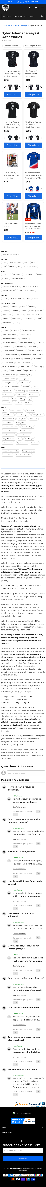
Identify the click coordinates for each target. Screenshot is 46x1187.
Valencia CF (21, 350)
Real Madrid (18, 346)
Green (19, 262)
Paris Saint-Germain (24, 363)
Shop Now (12, 94)
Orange (34, 262)
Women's (5, 254)
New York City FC (8, 375)
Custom (5, 278)
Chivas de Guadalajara (10, 387)
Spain (24, 310)
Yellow (34, 266)
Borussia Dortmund (9, 355)
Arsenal (5, 330)
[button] (38, 811)
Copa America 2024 (29, 286)
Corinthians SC (7, 363)
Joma (36, 298)
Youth (15, 254)
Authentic (6, 274)
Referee (40, 274)
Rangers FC (6, 346)
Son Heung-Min (26, 431)
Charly (28, 298)
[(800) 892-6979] (30, 8)
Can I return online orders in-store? (26, 978)
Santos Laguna (7, 395)
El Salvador (16, 318)
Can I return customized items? (24, 1007)
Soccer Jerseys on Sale (10, 451)
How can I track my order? (21, 851)
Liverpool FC (24, 334)
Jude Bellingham (23, 415)
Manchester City (29, 330)
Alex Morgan (29, 439)
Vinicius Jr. (33, 419)
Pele (19, 439)
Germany (32, 310)
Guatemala (28, 318)
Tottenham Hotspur (9, 339)
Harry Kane (22, 419)
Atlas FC (36, 387)
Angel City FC (29, 371)
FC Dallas (28, 403)
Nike (12, 298)
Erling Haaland (38, 415)
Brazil (24, 306)
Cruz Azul (25, 387)
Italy (41, 310)
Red (19, 266)
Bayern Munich (34, 350)
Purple (11, 266)
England (5, 310)
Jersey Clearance (28, 451)
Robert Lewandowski (10, 427)
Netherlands (7, 314)
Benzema (34, 443)
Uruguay (5, 318)
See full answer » (19, 807)
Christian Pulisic (8, 435)
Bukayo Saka (21, 423)
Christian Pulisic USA (12, 46)
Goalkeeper (17, 274)
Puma (20, 298)
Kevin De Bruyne (28, 427)
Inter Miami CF (26, 367)
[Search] (42, 16)
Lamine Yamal (7, 423)
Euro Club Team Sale (23, 455)
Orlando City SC (24, 375)
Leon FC (5, 399)
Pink (4, 266)
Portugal (15, 310)
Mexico (5, 306)
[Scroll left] (5, 87)
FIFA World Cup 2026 (10, 286)
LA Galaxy (38, 367)
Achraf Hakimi (7, 443)
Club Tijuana (21, 395)
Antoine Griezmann (9, 431)
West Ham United (25, 343)
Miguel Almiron (22, 443)
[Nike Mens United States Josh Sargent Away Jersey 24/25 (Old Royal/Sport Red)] (31, 189)
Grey (26, 262)
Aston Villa (24, 339)
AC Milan (17, 359)
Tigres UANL (7, 391)
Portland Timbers (8, 379)
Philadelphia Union (9, 383)
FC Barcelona (32, 346)
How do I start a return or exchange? (21, 788)
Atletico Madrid (8, 350)
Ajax (30, 399)
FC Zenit (18, 403)
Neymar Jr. (31, 411)
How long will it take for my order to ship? (25, 882)
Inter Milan (6, 359)
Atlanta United (15, 371)
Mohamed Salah (8, 419)
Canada (28, 314)
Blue (11, 262)
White (26, 266)
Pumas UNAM (34, 391)
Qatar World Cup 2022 (26, 290)
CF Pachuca (33, 395)
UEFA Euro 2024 (8, 290)
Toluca (14, 399)
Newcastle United (9, 343)
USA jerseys (30, 749)
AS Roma (37, 359)
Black (4, 262)
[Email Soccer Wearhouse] (23, 1141)
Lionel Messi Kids (24, 435)
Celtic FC (39, 343)
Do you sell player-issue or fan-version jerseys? (24, 947)
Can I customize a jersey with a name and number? (24, 820)
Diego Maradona (8, 439)
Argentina (14, 306)
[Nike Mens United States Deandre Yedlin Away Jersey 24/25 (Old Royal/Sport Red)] (37, 189)
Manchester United (9, 334)
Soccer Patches (17, 278)
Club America (25, 383)
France (31, 306)
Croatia (37, 314)
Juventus (27, 359)
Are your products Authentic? (23, 1069)
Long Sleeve (29, 274)
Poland (38, 318)
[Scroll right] (19, 87)
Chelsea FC (15, 330)
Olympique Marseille (9, 367)
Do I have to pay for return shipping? (21, 914)
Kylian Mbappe (7, 415)
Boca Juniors (7, 403)
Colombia (18, 314)
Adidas (4, 298)
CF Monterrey (20, 391)
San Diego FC (24, 379)
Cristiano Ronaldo (16, 411)
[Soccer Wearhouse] (5, 8)
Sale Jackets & (7, 455)
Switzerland (6, 322)
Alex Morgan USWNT (33, 46)
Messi (4, 411)
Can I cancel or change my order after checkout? (24, 1038)
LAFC (4, 371)
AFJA (16, 322)
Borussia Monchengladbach (31, 355)
